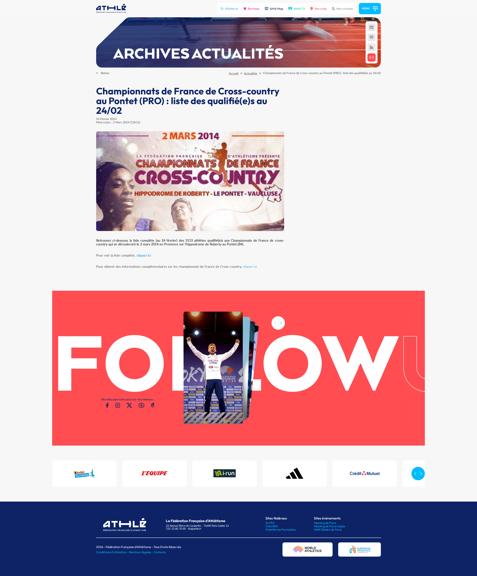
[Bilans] (371, 47)
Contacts (160, 552)
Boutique (254, 8)
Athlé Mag (276, 8)
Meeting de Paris (325, 523)
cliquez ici (250, 266)
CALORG (272, 526)
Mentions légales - (141, 552)
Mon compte (344, 8)
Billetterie (231, 8)
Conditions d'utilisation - (112, 552)
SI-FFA (270, 523)
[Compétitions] (371, 27)
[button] (281, 323)
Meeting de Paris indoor (330, 526)
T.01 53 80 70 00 (176, 528)
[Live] (371, 57)
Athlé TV (299, 8)
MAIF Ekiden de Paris (328, 529)
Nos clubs (321, 8)
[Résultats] (371, 37)
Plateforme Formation (281, 529)
